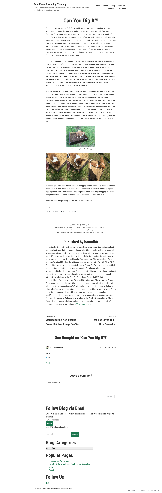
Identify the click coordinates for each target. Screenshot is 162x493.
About (105, 5)
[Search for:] (58, 434)
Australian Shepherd (66, 232)
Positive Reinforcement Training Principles (80, 230)
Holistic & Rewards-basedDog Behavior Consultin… (70, 464)
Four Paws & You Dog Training (50, 4)
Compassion (77, 227)
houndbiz (75, 225)
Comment (110, 396)
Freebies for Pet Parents (117, 8)
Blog (113, 5)
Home (97, 5)
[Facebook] (47, 482)
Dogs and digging (99, 232)
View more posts (83, 304)
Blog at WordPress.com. (63, 489)
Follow (49, 423)
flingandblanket (57, 347)
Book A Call (122, 5)
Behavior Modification (64, 227)
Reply (48, 363)
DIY (91, 232)
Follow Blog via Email (66, 408)
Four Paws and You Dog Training (93, 227)
